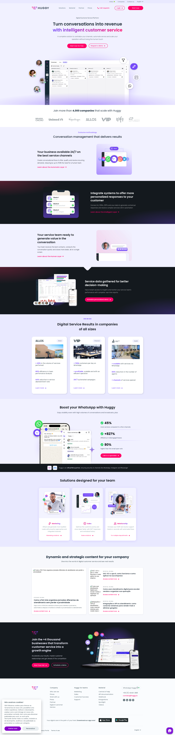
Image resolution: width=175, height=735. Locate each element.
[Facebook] (130, 701)
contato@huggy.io (130, 695)
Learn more (39, 388)
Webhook (102, 697)
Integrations (103, 699)
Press (52, 699)
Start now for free (76, 46)
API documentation (106, 694)
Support (77, 699)
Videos (101, 705)
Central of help (104, 692)
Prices (52, 694)
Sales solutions (86, 535)
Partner (52, 702)
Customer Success (81, 697)
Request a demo (97, 46)
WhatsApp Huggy (130, 688)
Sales (76, 694)
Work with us (54, 697)
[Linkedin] (127, 701)
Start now (135, 8)
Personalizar (30, 729)
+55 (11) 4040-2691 (130, 693)
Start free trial (39, 665)
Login (119, 8)
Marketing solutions (52, 535)
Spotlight (102, 702)
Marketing (78, 692)
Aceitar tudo (12, 729)
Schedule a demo (59, 665)
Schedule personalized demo (98, 299)
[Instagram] (133, 701)
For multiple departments (119, 535)
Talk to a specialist (110, 456)
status (111, 2)
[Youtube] (124, 701)
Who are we (54, 692)
